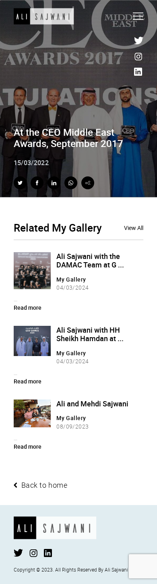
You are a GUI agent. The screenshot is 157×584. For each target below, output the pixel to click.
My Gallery (71, 279)
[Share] (87, 182)
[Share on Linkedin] (54, 182)
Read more (27, 307)
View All (133, 228)
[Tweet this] (20, 182)
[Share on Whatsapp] (70, 182)
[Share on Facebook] (37, 182)
